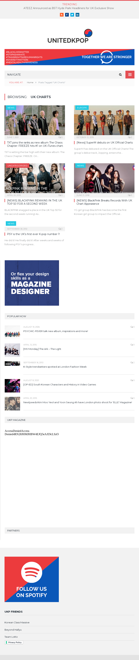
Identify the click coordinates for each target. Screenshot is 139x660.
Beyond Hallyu (13, 629)
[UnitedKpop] (69, 34)
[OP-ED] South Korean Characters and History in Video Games (59, 384)
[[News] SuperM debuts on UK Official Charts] (104, 121)
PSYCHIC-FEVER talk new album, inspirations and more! (55, 331)
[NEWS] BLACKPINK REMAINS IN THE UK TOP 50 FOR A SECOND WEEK (34, 202)
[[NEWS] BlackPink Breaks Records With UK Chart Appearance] (104, 179)
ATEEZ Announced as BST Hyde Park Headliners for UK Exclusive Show (69, 8)
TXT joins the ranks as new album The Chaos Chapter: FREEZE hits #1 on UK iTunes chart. (35, 144)
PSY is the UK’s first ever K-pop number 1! (33, 234)
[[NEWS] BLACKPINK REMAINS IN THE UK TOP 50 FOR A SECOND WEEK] (35, 179)
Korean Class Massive (17, 622)
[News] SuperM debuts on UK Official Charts (105, 142)
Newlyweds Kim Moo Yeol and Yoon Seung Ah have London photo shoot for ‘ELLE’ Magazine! (77, 402)
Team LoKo (11, 636)
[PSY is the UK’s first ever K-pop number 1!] (35, 225)
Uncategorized (18, 165)
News (11, 107)
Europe (82, 107)
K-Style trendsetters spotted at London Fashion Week (55, 366)
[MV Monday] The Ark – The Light (42, 348)
